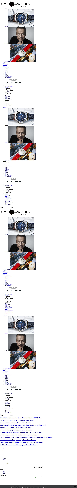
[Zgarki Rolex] (6, 97)
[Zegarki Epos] (6, 74)
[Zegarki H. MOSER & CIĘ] (8, 86)
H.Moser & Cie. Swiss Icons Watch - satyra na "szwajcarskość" (17, 420)
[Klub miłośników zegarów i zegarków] (38, 479)
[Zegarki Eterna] (6, 75)
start (3, 447)
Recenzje (4, 62)
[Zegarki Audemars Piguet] (8, 166)
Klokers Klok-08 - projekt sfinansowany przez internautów (16, 430)
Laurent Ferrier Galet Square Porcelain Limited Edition (15, 422)
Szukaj (12, 207)
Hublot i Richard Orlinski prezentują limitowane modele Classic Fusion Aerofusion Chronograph (26, 437)
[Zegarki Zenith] (6, 104)
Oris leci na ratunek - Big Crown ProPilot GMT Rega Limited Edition (19, 435)
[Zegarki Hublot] (6, 87)
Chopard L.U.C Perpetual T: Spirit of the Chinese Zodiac (15, 427)
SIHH (4, 63)
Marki (4, 66)
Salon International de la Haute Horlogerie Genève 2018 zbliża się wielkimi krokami (23, 425)
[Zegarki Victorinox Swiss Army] (9, 200)
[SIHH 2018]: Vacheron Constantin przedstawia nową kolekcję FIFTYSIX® (20, 417)
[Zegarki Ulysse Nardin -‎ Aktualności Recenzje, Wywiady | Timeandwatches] (7, 201)
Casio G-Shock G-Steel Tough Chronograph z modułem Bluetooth (18, 440)
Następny (4, 458)
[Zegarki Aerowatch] (7, 165)
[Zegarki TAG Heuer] (7, 100)
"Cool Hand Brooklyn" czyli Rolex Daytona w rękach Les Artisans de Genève (21, 432)
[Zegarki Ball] (6, 69)
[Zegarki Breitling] (6, 72)
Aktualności (4, 8)
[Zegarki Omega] (6, 95)
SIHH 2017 (6, 64)
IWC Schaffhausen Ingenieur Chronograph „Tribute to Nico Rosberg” (19, 445)
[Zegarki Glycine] (13, 85)
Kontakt (4, 473)
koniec (4, 459)
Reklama (4, 472)
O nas (3, 471)
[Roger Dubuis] (7, 98)
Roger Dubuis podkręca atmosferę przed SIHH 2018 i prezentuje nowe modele (21, 442)
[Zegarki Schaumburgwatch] (8, 99)
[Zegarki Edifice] (6, 73)
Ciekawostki (5, 65)
